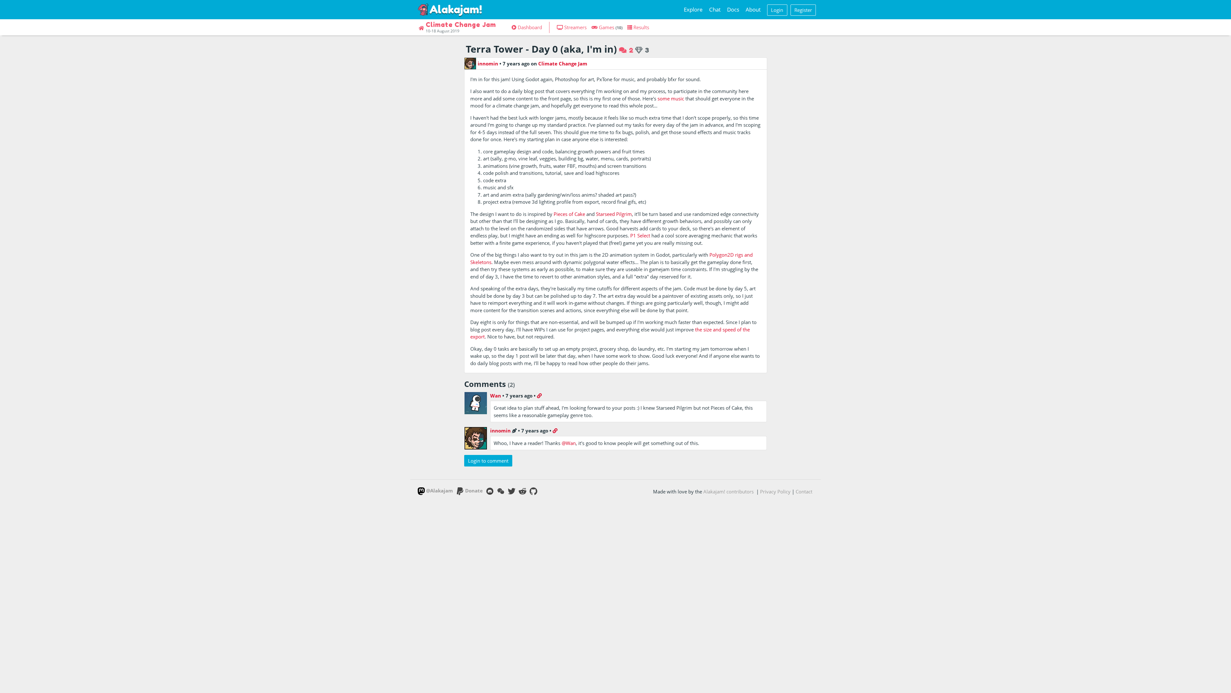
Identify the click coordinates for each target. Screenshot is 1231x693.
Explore (693, 9)
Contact (804, 491)
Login (777, 10)
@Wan (569, 443)
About (753, 9)
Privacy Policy (775, 491)
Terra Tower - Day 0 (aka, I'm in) (541, 49)
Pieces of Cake (569, 214)
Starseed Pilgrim (614, 214)
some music (670, 98)
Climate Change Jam (562, 63)
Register (803, 10)
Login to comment (488, 461)
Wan (495, 395)
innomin (488, 63)
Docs (733, 9)
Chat (715, 9)
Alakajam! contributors (728, 491)
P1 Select (640, 235)
